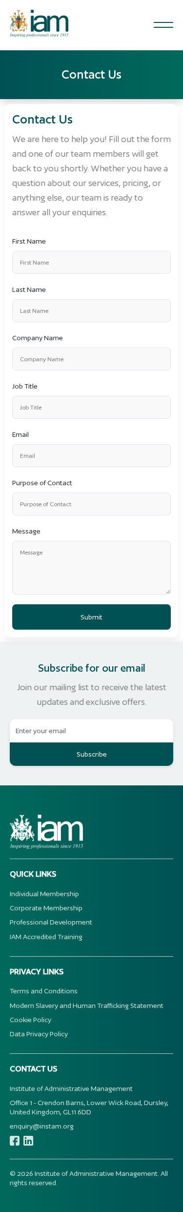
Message (26, 531)
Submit (91, 617)
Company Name (37, 338)
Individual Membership (44, 894)
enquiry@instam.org (42, 1126)
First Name (29, 241)
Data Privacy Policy (39, 1034)
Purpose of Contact (42, 483)
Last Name (29, 289)
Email (20, 434)
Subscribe (92, 754)
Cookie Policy (30, 1020)
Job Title (25, 386)
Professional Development (51, 922)
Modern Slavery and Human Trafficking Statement (86, 1005)
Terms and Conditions (44, 991)
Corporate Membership (46, 908)
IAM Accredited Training (46, 937)
